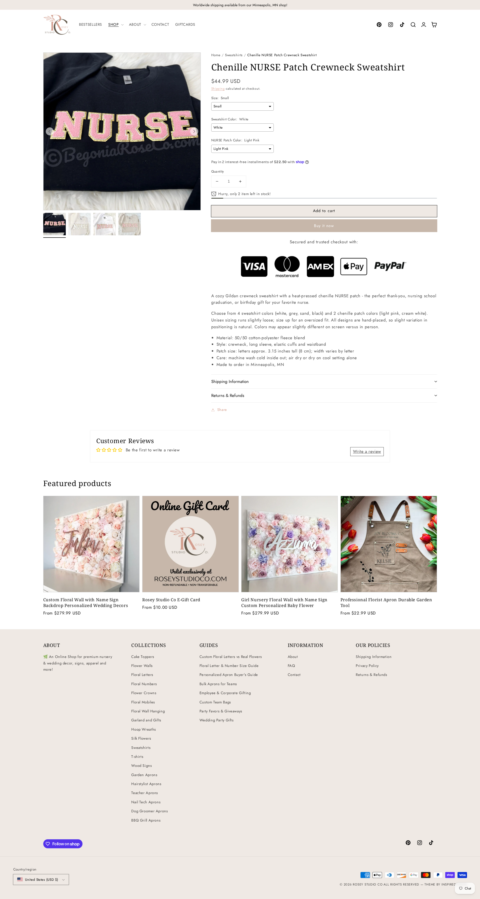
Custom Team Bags (215, 702)
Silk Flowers (141, 738)
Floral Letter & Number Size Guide (229, 665)
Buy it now (324, 226)
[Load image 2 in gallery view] (79, 224)
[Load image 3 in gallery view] (104, 224)
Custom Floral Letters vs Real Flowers (231, 656)
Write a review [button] (367, 451)
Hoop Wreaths (143, 729)
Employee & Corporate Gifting (225, 693)
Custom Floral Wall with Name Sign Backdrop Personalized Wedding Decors (85, 602)
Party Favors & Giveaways (221, 711)
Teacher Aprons (144, 793)
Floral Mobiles (143, 702)
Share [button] (222, 409)
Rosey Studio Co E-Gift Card (171, 599)
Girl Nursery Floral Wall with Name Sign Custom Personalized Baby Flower (284, 602)
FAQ (291, 665)
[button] (115, 24)
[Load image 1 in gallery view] (54, 224)
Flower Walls (142, 665)
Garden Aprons (144, 775)
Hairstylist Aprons (146, 784)
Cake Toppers (142, 656)
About (293, 656)
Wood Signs (141, 765)
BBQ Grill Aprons (145, 820)
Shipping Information (374, 656)
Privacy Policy (367, 665)
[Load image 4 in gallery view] (129, 224)
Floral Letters (142, 674)
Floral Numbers (144, 684)
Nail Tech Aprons (145, 802)
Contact (294, 674)
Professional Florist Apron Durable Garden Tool (386, 602)
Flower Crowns (143, 693)
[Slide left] (50, 131)
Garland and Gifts (146, 720)
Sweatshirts (234, 54)
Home (216, 54)
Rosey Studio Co (367, 884)
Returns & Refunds (371, 674)
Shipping (218, 88)
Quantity (217, 171)
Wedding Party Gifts (217, 720)
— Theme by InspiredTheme (443, 884)
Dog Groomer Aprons (149, 811)
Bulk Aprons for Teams (218, 684)
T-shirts (137, 756)
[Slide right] (194, 131)
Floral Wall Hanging (148, 711)
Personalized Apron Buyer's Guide (229, 674)
